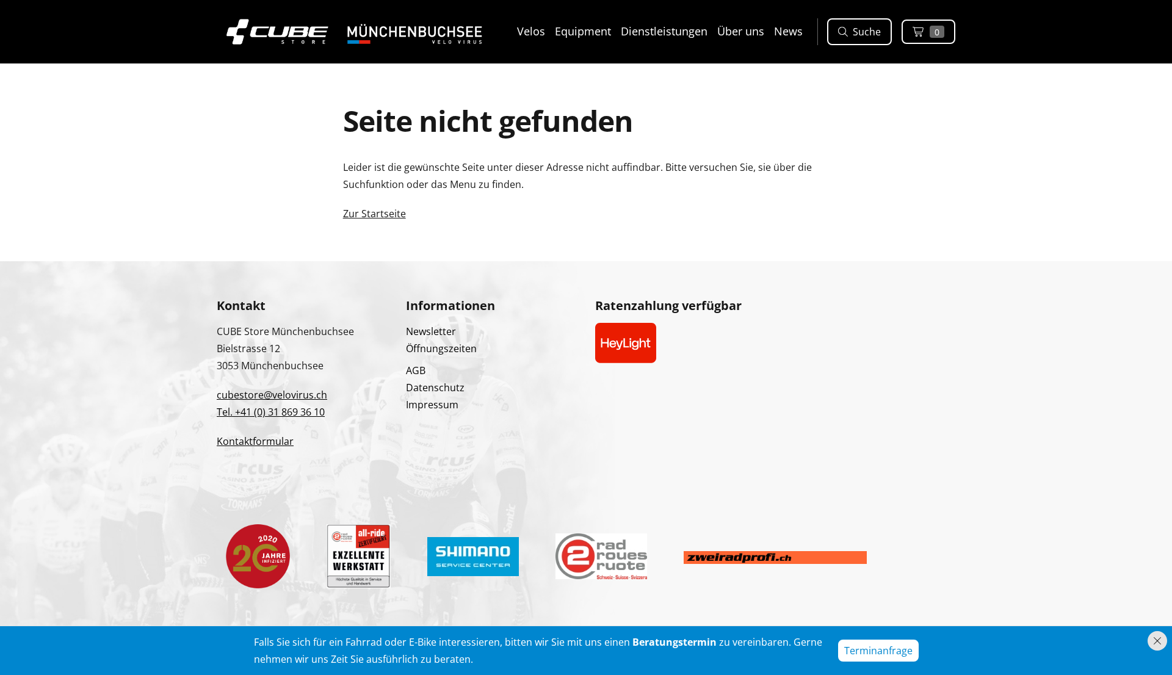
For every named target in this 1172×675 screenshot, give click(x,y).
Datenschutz (435, 387)
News (788, 31)
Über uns (740, 31)
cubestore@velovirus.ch (272, 395)
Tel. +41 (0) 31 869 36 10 (271, 412)
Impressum (432, 404)
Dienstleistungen (664, 31)
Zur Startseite (374, 213)
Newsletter (431, 331)
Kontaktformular (255, 441)
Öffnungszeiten (441, 348)
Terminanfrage (878, 650)
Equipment (583, 31)
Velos (531, 31)
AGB (415, 370)
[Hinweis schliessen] (1157, 641)
